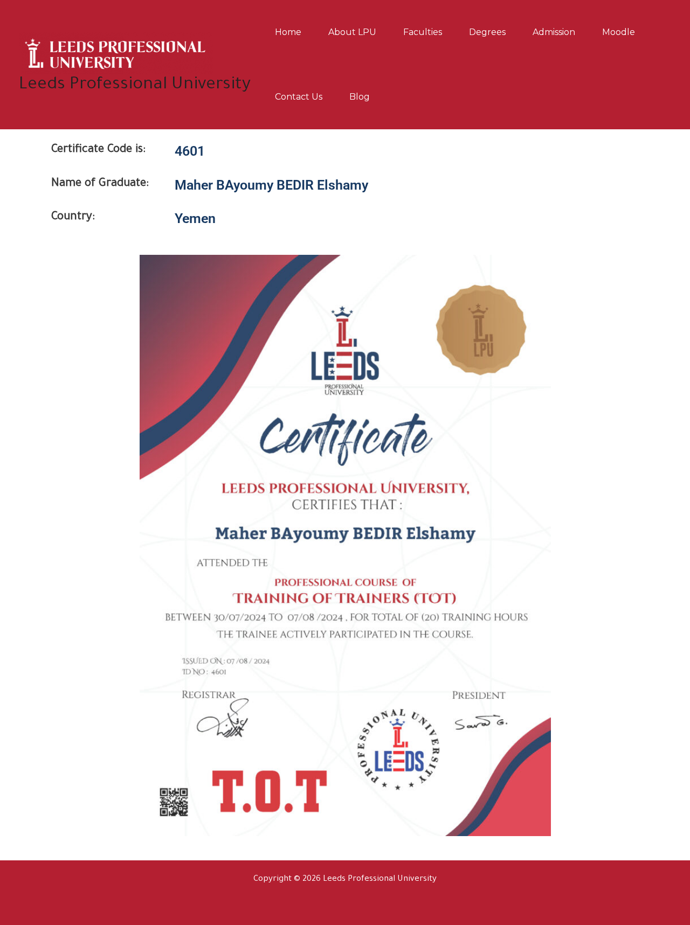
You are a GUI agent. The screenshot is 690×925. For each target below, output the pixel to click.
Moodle (618, 32)
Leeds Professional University (135, 85)
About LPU (352, 32)
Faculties (422, 32)
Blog (359, 97)
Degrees (487, 32)
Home (288, 32)
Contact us (298, 97)
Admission (554, 32)
